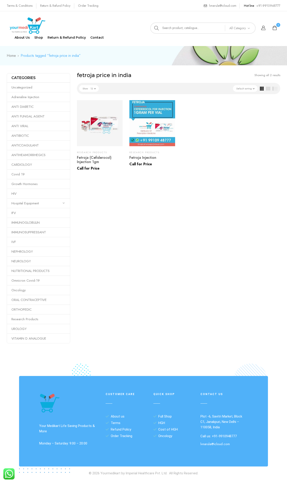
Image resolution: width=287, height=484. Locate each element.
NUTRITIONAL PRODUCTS (30, 270)
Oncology (18, 290)
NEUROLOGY (21, 261)
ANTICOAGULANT (25, 145)
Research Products (24, 319)
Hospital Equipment (25, 203)
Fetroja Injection (142, 157)
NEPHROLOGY (22, 251)
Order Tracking (88, 5)
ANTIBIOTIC (20, 135)
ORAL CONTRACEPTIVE (29, 299)
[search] (156, 28)
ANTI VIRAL (19, 126)
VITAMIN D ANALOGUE (28, 338)
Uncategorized (21, 87)
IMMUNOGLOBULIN (25, 222)
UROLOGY (19, 328)
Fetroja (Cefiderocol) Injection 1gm (94, 159)
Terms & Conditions (20, 5)
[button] (275, 28)
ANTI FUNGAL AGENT (28, 116)
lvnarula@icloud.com (222, 5)
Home (11, 55)
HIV (14, 193)
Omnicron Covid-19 (25, 280)
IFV (13, 212)
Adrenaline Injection (25, 97)
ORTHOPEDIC (21, 309)
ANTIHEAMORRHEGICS (28, 154)
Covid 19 (18, 174)
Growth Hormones (24, 183)
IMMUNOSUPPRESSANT (28, 232)
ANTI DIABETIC (22, 106)
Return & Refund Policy (55, 5)
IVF (13, 241)
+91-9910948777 (268, 5)
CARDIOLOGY (21, 164)
